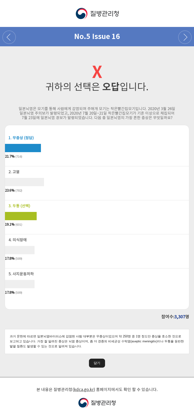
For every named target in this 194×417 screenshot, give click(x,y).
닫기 (97, 363)
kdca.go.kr (84, 389)
